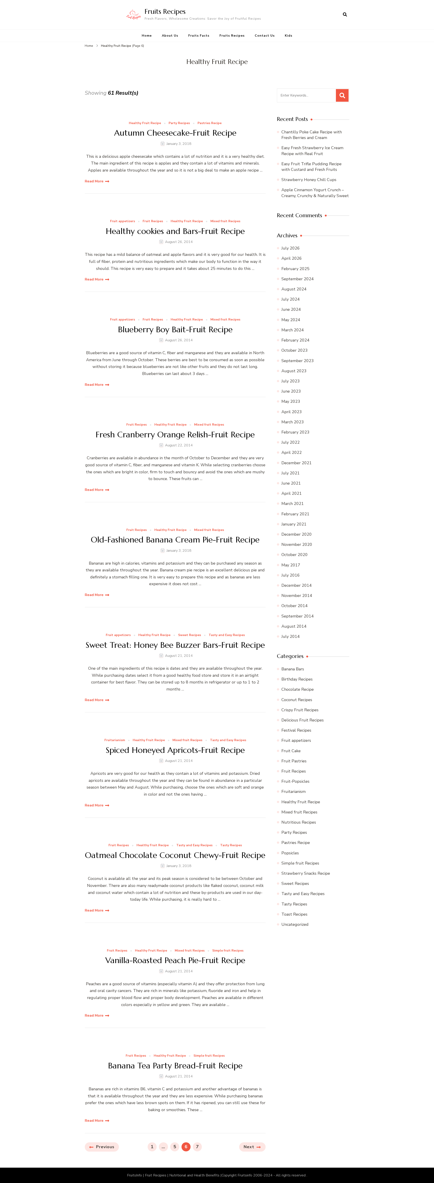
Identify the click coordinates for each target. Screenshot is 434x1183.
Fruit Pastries (294, 761)
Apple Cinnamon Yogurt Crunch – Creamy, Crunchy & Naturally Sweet (315, 192)
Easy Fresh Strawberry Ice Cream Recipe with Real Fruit (312, 150)
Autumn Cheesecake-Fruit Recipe (175, 133)
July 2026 (290, 248)
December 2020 (296, 534)
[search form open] (345, 14)
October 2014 (294, 605)
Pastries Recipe (210, 123)
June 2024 (291, 309)
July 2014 (290, 636)
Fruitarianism (114, 740)
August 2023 (294, 371)
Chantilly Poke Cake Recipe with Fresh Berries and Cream (311, 134)
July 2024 (290, 299)
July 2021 (290, 473)
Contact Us (265, 35)
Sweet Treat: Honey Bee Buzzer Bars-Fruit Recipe (175, 645)
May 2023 (290, 401)
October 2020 (294, 554)
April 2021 (291, 493)
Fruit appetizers (122, 221)
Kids (288, 35)
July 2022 (290, 442)
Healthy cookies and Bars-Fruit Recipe (175, 231)
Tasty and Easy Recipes (227, 635)
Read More (94, 181)
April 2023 (291, 412)
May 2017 (290, 565)
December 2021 (296, 463)
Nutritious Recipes (298, 822)
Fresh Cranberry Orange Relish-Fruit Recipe (175, 434)
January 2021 (294, 524)
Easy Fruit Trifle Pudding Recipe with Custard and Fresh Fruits (311, 166)
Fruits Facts (198, 35)
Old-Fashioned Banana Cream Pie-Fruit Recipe (175, 539)
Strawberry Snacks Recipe (305, 873)
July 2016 (290, 575)
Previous (105, 1147)
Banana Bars (292, 669)
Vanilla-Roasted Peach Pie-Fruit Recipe (175, 960)
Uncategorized (295, 924)
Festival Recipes (296, 730)
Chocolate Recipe (297, 689)
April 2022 (291, 452)
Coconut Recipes (296, 699)
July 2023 (290, 381)
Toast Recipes (294, 914)
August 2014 (294, 626)
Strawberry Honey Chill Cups (308, 179)
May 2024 (290, 320)
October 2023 (294, 350)
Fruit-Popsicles (295, 781)
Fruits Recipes (165, 11)
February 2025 (295, 268)
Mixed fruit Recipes (225, 221)
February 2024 (295, 340)
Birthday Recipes (297, 679)
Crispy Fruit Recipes (299, 710)
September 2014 (297, 616)
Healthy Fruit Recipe (145, 123)
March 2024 (292, 330)
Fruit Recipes (153, 221)
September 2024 (297, 279)
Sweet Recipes (189, 635)
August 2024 (294, 289)
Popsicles (290, 853)
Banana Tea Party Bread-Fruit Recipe (175, 1065)
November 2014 (296, 595)
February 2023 (295, 432)
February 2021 (295, 514)
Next (249, 1147)
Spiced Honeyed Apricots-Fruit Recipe (175, 750)
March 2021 (292, 503)
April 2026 (291, 258)
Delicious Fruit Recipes (302, 720)
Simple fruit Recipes (227, 950)
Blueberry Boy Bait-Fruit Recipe (175, 329)
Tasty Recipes (231, 845)
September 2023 (297, 360)
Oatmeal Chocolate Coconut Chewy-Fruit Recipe (175, 855)
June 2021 (291, 483)
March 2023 (292, 422)
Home (147, 35)
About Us (170, 35)
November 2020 (296, 544)
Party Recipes (179, 123)
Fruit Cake (291, 751)
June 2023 (291, 391)
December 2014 (296, 585)
